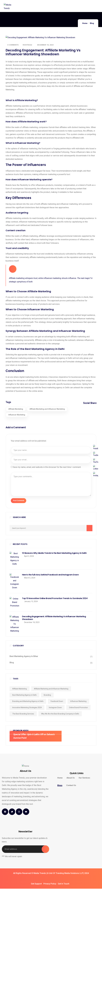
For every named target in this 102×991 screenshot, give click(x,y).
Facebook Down (57, 701)
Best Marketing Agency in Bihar (24, 656)
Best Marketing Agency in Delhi (24, 695)
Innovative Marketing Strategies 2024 (27, 707)
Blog (92, 23)
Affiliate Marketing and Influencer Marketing (47, 409)
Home (84, 23)
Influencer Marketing (16, 415)
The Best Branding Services (23, 714)
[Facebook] (5, 811)
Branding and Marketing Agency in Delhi (27, 701)
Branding (47, 695)
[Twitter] (12, 811)
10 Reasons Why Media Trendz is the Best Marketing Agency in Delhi (54, 553)
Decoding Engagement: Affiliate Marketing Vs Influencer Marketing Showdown (54, 618)
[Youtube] (26, 811)
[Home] (25, 766)
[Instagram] (19, 811)
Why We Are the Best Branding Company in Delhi (60, 714)
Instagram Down (55, 707)
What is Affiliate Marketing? (22, 100)
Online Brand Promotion (78, 707)
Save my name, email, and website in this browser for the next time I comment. (47, 467)
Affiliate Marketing (15, 409)
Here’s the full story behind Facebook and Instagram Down (50, 574)
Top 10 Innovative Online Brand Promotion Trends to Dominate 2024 (54, 598)
